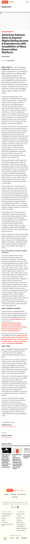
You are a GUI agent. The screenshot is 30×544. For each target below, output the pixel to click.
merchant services (22, 339)
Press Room (6, 56)
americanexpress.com (16, 319)
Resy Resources (21, 524)
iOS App (15, 497)
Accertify (4, 341)
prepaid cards (12, 339)
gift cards (4, 339)
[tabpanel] (7, 458)
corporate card (16, 341)
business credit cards (12, 338)
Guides (3, 520)
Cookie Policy (17, 538)
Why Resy (19, 520)
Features (19, 516)
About (6, 494)
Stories (4, 518)
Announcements (7, 32)
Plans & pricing (21, 518)
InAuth (10, 341)
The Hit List (5, 522)
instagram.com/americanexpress (12, 325)
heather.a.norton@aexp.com (9, 426)
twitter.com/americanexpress (10, 329)
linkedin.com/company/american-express (14, 327)
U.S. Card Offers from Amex (7, 525)
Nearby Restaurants (7, 514)
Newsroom (6, 7)
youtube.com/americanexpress (11, 331)
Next (27, 444)
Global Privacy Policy (5, 538)
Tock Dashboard (21, 530)
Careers (13, 494)
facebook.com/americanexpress (11, 323)
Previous (25, 444)
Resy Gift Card (5, 516)
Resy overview (20, 514)
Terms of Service (12, 538)
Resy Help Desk (21, 526)
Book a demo (20, 522)
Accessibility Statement (24, 538)
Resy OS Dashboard (22, 528)
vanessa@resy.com (7, 437)
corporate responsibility (15, 343)
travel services (23, 338)
